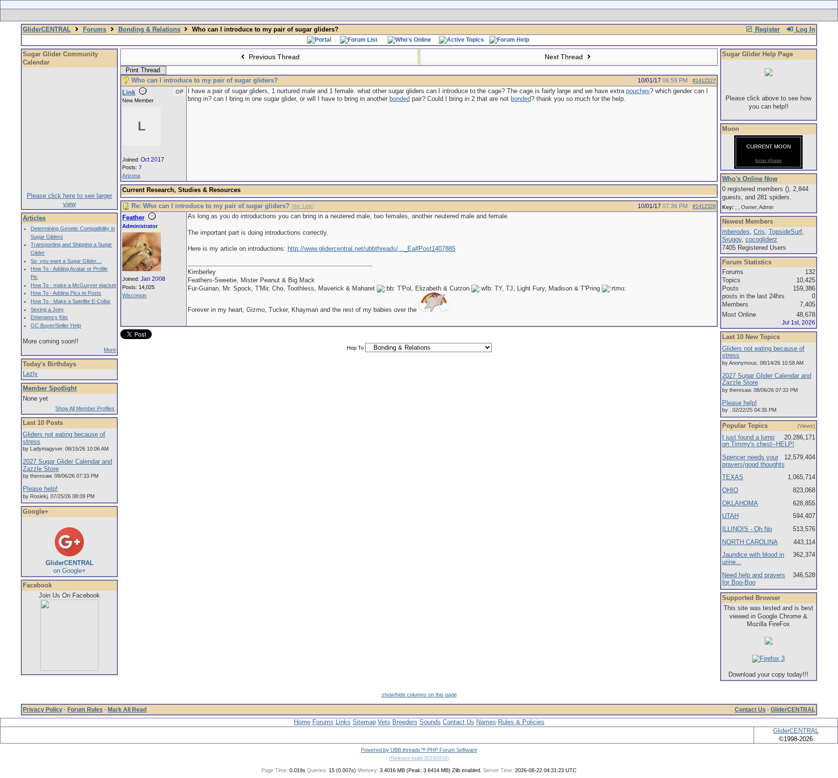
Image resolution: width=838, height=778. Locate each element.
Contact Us (750, 709)
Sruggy (731, 239)
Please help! (40, 488)
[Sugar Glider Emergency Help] (526, 15)
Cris (759, 231)
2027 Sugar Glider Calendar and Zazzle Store (67, 465)
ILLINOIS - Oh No (747, 529)
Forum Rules (85, 709)
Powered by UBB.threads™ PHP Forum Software (419, 750)
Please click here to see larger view (69, 200)
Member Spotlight (50, 388)
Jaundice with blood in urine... (753, 558)
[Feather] (141, 269)
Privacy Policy (43, 709)
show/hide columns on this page (419, 694)
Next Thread (565, 57)
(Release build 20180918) (419, 758)
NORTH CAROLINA (750, 542)
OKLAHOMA (740, 503)
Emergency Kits (49, 317)
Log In (804, 29)
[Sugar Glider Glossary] (438, 15)
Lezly (30, 373)
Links (343, 722)
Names (486, 722)
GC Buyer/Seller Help (56, 325)
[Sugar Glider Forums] (350, 15)
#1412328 (704, 206)
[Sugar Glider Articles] (393, 15)
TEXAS (732, 477)
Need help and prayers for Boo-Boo (753, 578)
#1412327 (704, 80)
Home (302, 722)
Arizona (131, 175)
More (110, 350)
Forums (94, 29)
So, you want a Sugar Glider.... (66, 261)
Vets (384, 722)
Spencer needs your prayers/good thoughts (753, 461)
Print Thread (143, 70)
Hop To (355, 348)
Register (766, 29)
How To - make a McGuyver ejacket (73, 285)
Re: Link (302, 206)
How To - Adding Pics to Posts (66, 293)
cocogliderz (761, 239)
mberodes (736, 231)
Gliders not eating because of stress (64, 438)
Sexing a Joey (47, 309)
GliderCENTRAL (47, 29)
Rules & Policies (521, 722)
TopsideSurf (785, 231)
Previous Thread (273, 57)
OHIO (730, 490)
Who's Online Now (749, 178)
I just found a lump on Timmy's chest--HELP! (758, 441)
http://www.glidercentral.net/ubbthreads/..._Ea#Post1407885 (371, 248)
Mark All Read (127, 709)
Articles (34, 218)
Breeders (405, 722)
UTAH (730, 515)
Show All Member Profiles (84, 408)
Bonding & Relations (149, 29)
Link (128, 92)
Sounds (430, 722)
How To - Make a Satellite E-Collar (71, 301)
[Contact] (483, 15)
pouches (638, 91)
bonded (399, 98)
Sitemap (364, 722)
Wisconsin (134, 295)
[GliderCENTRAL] (69, 668)
